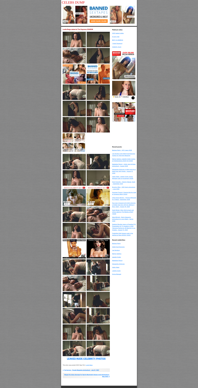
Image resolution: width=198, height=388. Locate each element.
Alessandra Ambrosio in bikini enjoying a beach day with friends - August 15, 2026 (124, 171)
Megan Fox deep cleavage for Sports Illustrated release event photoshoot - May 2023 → (87, 375)
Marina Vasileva (116, 253)
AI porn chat (115, 36)
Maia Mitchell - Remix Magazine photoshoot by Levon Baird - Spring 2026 (122, 219)
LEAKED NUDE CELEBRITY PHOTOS (86, 358)
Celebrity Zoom (116, 47)
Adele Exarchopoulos (118, 247)
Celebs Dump (73, 2)
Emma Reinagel (116, 274)
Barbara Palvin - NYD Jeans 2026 (122, 150)
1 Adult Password (117, 43)
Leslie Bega (89, 365)
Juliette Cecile (116, 271)
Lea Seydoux (116, 250)
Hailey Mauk (115, 267)
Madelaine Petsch (117, 260)
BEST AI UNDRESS (117, 40)
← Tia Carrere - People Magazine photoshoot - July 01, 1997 (81, 370)
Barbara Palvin (116, 243)
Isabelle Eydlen (116, 257)
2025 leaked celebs (118, 33)
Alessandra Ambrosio (118, 264)
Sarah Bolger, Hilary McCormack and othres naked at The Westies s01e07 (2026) (123, 212)
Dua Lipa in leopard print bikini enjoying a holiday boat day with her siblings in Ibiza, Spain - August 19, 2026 (124, 204)
